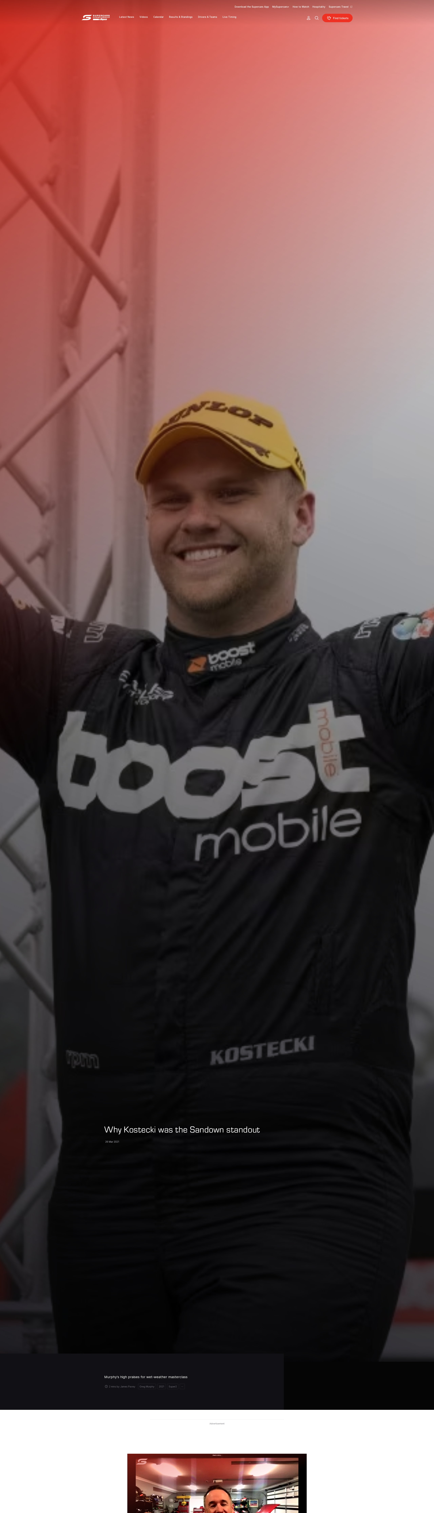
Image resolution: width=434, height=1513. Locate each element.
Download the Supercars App (252, 6)
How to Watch (301, 6)
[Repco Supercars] (100, 19)
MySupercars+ (280, 6)
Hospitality (318, 6)
